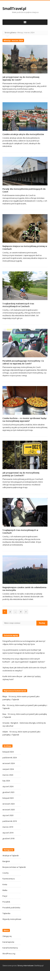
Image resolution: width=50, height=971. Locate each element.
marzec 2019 (7, 827)
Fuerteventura (8, 878)
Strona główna (10, 32)
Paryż (4, 896)
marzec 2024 (7, 775)
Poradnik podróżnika (11, 907)
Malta (4, 890)
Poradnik (6, 902)
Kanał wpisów (8, 942)
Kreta (4, 884)
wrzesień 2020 (8, 809)
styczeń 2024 (7, 786)
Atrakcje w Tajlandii (10, 855)
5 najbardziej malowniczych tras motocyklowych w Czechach (18, 305)
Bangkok (6, 861)
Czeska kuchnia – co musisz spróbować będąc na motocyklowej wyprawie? (24, 419)
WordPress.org (8, 953)
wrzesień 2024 (8, 763)
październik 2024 (9, 757)
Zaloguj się (7, 936)
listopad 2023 (8, 798)
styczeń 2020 (7, 815)
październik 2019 (9, 821)
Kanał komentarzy (10, 948)
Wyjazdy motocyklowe (11, 919)
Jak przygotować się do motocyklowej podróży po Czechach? (20, 474)
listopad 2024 (8, 752)
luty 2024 (6, 780)
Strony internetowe (25, 965)
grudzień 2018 (8, 838)
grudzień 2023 (8, 792)
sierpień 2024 (8, 769)
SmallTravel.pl (14, 8)
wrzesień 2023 (8, 804)
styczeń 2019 (7, 832)
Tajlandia (6, 913)
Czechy (5, 873)
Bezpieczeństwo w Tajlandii (14, 867)
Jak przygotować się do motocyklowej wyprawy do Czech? (20, 78)
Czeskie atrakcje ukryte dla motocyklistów (23, 134)
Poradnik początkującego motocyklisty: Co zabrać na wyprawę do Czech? (23, 362)
